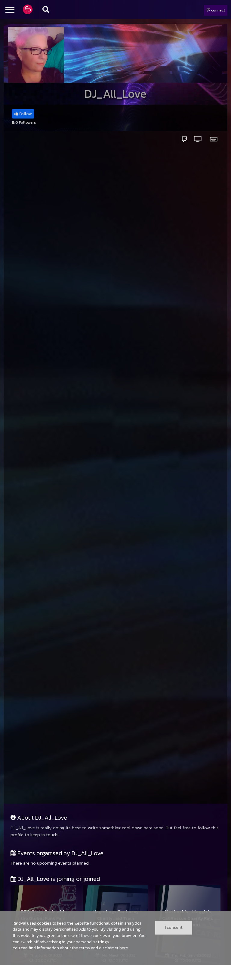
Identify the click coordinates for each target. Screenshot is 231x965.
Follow (25, 114)
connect (217, 10)
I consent (174, 927)
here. (124, 948)
